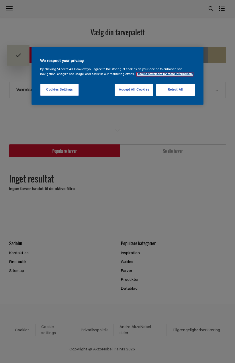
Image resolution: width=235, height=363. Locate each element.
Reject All (175, 89)
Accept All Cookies (134, 89)
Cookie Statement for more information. (165, 74)
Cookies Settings (59, 89)
